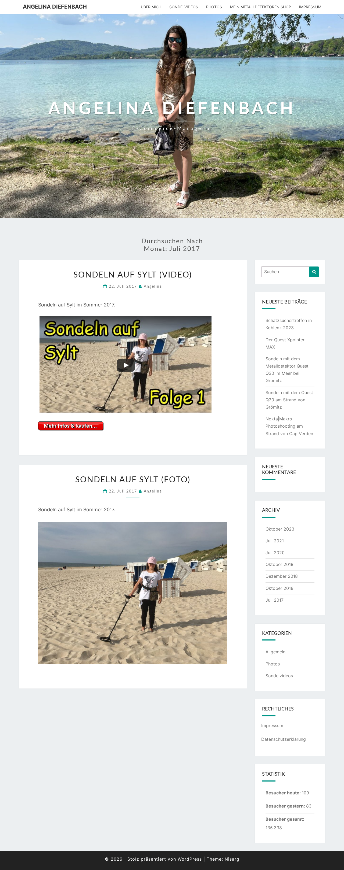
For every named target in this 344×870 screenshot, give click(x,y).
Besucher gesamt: (285, 819)
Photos (214, 7)
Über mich (151, 7)
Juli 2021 (275, 540)
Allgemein (275, 651)
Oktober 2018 (279, 588)
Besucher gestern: (286, 806)
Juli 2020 (275, 552)
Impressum (310, 7)
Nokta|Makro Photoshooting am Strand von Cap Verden (289, 426)
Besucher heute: (284, 792)
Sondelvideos (183, 7)
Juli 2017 (275, 600)
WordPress (190, 859)
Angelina (153, 286)
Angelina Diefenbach (55, 6)
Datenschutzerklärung (283, 739)
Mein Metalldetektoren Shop (260, 7)
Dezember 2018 (282, 576)
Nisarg (232, 859)
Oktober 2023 (280, 529)
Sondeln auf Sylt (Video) (132, 275)
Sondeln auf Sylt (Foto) (132, 480)
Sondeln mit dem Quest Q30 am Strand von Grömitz (289, 400)
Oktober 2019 (279, 564)
